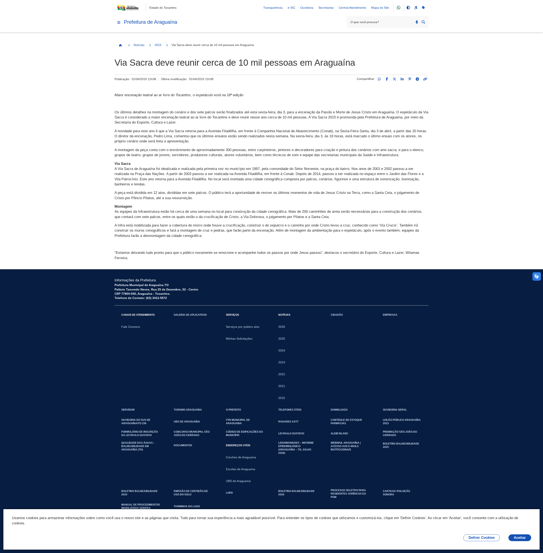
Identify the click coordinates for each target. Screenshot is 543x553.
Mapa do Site (380, 7)
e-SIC (291, 7)
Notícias (139, 45)
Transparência (273, 7)
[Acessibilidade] (415, 7)
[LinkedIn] (402, 79)
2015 (158, 45)
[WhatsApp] (379, 79)
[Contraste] (408, 7)
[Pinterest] (409, 79)
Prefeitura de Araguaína (150, 22)
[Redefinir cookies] (423, 7)
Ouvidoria (306, 7)
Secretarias (326, 7)
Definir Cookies (482, 538)
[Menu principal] (119, 22)
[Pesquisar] (423, 22)
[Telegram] (417, 79)
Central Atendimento (352, 7)
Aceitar (520, 538)
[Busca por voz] (416, 22)
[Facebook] (386, 79)
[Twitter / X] (394, 79)
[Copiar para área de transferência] (425, 79)
